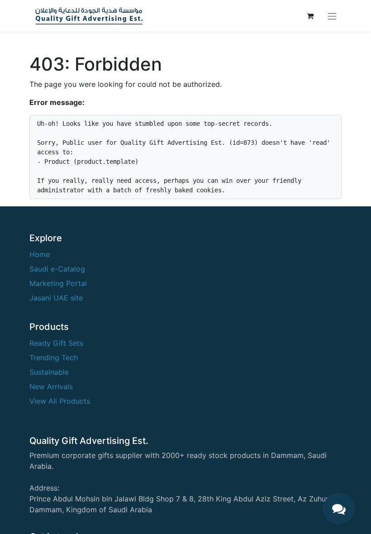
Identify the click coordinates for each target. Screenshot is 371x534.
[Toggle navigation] (332, 16)
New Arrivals (51, 386)
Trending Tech (53, 357)
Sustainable (49, 372)
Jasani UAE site (56, 297)
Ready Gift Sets (56, 343)
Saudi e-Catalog (57, 268)
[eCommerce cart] (310, 16)
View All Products (59, 400)
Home (39, 254)
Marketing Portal (58, 283)
